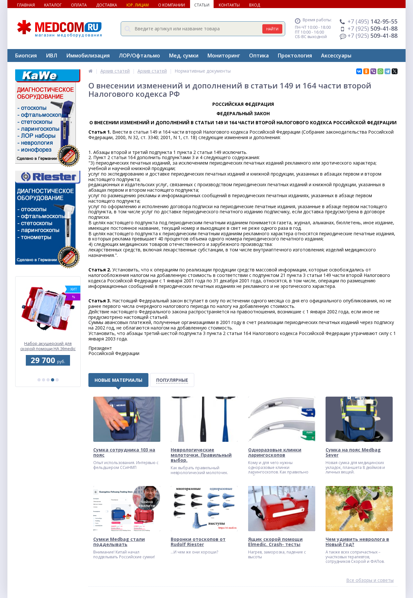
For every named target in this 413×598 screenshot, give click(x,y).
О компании (171, 5)
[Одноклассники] (366, 71)
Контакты (229, 5)
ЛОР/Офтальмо (139, 55)
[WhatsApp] (380, 71)
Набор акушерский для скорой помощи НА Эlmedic (48, 346)
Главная (26, 5)
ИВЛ (51, 55)
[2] (43, 379)
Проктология (295, 55)
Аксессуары (336, 55)
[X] (395, 71)
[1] (39, 379)
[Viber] (373, 71)
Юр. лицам (137, 5)
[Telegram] (387, 71)
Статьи (201, 5)
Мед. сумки (183, 55)
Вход (254, 5)
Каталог (53, 5)
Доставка (106, 5)
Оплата (79, 5)
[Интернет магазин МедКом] (90, 71)
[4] (52, 379)
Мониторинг (223, 55)
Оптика (259, 55)
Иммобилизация (88, 55)
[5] (57, 379)
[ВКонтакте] (359, 71)
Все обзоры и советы (370, 580)
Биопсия (26, 55)
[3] (48, 379)
